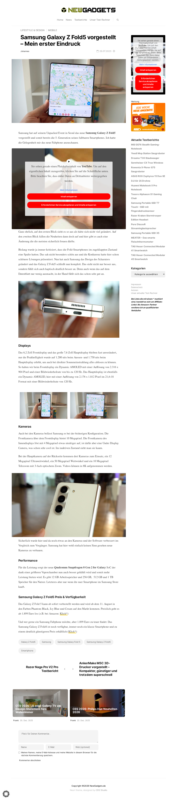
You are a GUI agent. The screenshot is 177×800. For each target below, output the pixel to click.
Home (60, 19)
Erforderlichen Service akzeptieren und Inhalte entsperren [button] (68, 205)
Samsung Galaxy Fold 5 (69, 642)
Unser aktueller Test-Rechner (144, 293)
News (68, 19)
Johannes (24, 51)
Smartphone (27, 650)
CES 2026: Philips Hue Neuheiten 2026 (95, 710)
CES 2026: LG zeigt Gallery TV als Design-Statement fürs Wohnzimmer (38, 709)
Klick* (63, 613)
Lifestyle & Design (32, 30)
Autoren (134, 290)
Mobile (52, 30)
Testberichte (80, 19)
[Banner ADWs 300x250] (148, 117)
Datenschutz (137, 287)
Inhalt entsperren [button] (69, 196)
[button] (6, 794)
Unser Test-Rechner (100, 19)
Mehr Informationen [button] (69, 190)
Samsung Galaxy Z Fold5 (99, 642)
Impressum (136, 284)
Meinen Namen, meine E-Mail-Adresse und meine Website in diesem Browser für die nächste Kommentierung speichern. (59, 753)
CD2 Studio (101, 790)
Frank (16, 720)
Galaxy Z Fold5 (28, 642)
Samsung (46, 642)
